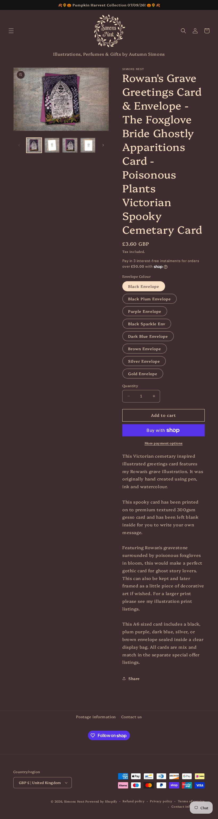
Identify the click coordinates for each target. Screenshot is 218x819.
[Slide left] (19, 145)
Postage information (96, 716)
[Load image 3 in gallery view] (70, 145)
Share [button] (134, 678)
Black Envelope (143, 286)
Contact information (188, 806)
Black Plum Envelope (149, 298)
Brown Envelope (144, 348)
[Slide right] (103, 145)
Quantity (130, 385)
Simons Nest (74, 801)
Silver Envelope (144, 361)
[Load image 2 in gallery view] (52, 145)
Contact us (131, 716)
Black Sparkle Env (146, 323)
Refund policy (133, 801)
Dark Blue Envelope (148, 336)
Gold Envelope (142, 373)
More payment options (164, 443)
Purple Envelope (144, 311)
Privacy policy (161, 801)
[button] (11, 31)
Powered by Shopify (101, 801)
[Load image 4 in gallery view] (88, 145)
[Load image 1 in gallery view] (34, 145)
